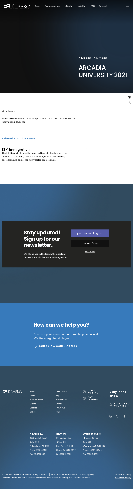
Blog (57, 395)
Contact (33, 412)
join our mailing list (90, 233)
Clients (33, 403)
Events (59, 403)
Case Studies (62, 391)
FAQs (58, 412)
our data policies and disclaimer (64, 474)
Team (32, 395)
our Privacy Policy (87, 474)
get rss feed (90, 243)
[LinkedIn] (110, 416)
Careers (33, 408)
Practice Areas (36, 399)
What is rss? (90, 252)
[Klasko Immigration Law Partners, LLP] (17, 6)
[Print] (129, 98)
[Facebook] (124, 416)
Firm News (60, 408)
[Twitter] (117, 416)
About (32, 391)
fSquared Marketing (123, 478)
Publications (61, 399)
